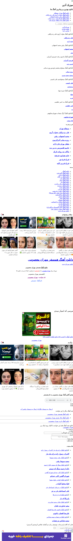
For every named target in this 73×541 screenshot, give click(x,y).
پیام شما (70, 439)
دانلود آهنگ (66, 171)
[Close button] (70, 531)
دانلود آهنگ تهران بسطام (61, 13)
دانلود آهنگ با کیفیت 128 (65, 337)
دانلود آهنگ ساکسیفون (62, 195)
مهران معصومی (46, 271)
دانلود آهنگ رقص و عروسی (60, 191)
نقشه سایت (65, 29)
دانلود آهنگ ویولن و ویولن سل (60, 209)
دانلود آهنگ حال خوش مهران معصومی (57, 418)
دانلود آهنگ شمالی (63, 200)
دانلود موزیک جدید (63, 211)
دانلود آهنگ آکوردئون (63, 173)
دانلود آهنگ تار (65, 182)
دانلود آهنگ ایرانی (64, 175)
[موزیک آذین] (72, 1)
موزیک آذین (65, 27)
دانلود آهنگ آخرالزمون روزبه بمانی (58, 18)
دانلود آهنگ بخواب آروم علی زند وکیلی (57, 15)
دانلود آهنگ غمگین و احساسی (60, 202)
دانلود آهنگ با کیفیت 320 (50, 337)
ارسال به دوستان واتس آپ (28, 409)
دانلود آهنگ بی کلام (63, 177)
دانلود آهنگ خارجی (63, 189)
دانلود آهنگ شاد (64, 198)
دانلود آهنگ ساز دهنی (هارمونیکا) (59, 193)
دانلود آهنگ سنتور (63, 196)
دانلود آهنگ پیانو (64, 180)
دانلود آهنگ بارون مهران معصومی (58, 421)
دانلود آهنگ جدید (64, 187)
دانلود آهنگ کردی (64, 205)
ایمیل (71, 435)
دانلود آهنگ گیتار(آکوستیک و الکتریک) (58, 207)
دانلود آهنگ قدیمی (63, 204)
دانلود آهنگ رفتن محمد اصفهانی (59, 17)
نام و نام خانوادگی (67, 433)
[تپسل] (3, 531)
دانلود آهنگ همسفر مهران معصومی (50, 259)
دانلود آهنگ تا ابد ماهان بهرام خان (59, 20)
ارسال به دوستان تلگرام (45, 409)
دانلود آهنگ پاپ (64, 178)
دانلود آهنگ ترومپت (63, 186)
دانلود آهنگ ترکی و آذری (61, 184)
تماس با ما (66, 31)
